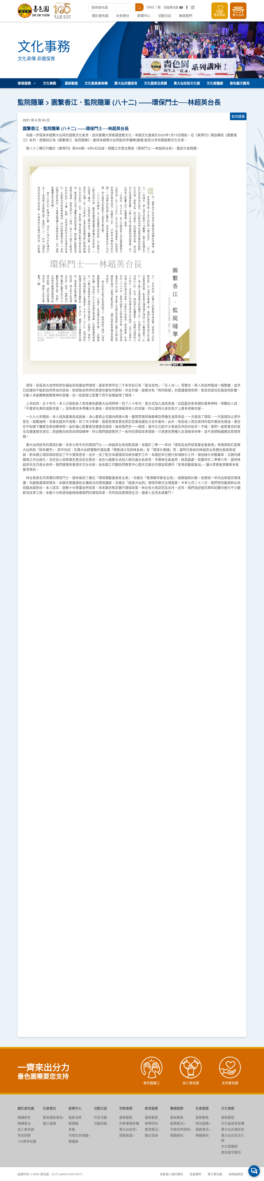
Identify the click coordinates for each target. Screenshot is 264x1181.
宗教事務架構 (129, 1123)
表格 (71, 1129)
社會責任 (122, 15)
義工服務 (49, 1123)
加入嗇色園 (26, 1129)
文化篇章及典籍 (155, 83)
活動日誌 (164, 15)
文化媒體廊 (215, 83)
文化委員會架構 (96, 83)
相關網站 (176, 1135)
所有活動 (100, 1117)
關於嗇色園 (100, 15)
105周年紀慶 (27, 1141)
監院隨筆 (31, 102)
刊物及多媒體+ (79, 1135)
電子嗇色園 (215, 1174)
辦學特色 (151, 1123)
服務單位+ (203, 1129)
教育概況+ (152, 1129)
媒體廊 (73, 1141)
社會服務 (202, 1108)
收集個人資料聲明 (171, 1174)
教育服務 (151, 1108)
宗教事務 (125, 1108)
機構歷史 (24, 1117)
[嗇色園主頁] (34, 9)
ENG (150, 7)
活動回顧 (100, 1123)
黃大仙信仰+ (128, 1129)
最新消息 (75, 1117)
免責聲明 (195, 1174)
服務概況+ (177, 1123)
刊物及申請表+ (181, 1129)
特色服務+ (203, 1123)
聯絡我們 (185, 15)
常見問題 (24, 1135)
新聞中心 (143, 15)
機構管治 (24, 1123)
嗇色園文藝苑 (240, 83)
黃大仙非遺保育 (125, 83)
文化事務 (227, 1108)
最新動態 (71, 83)
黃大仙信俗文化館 (187, 83)
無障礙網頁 (236, 1174)
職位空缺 (151, 1135)
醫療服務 (176, 1108)
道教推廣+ (126, 1135)
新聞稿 (73, 1123)
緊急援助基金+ (54, 1117)
